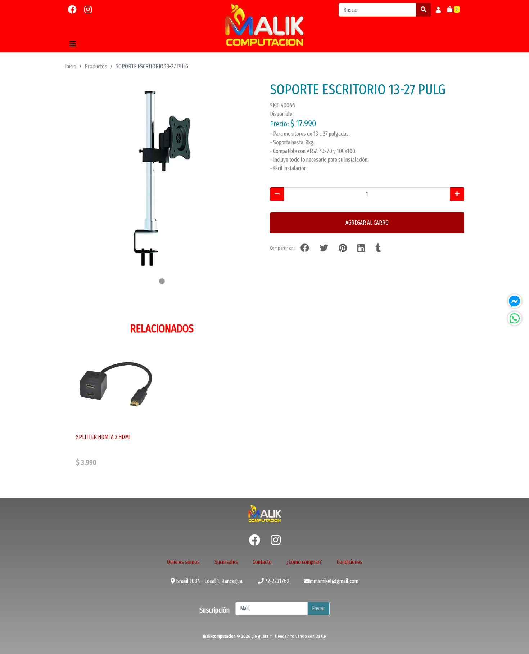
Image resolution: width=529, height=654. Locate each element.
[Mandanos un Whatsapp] (514, 318)
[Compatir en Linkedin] (361, 248)
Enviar (318, 608)
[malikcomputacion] (264, 25)
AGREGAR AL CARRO (367, 222)
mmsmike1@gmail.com (334, 581)
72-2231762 (276, 581)
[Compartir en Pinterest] (343, 248)
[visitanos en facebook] (72, 9)
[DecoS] (264, 513)
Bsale (321, 636)
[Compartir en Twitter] (324, 248)
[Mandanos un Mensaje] (514, 301)
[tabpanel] (162, 178)
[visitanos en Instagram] (88, 9)
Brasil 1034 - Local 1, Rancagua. (209, 581)
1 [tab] (162, 281)
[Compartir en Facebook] (305, 248)
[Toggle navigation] (73, 44)
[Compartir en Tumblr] (378, 248)
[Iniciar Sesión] (438, 9)
